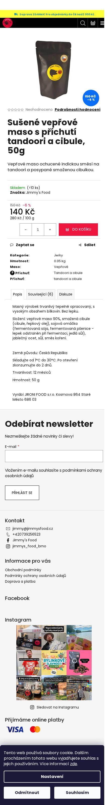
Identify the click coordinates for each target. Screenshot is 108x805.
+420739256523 (26, 534)
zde (73, 764)
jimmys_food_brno (29, 546)
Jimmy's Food (38, 192)
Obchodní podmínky (23, 569)
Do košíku (81, 229)
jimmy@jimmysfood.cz (33, 528)
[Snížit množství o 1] (26, 230)
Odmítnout (27, 792)
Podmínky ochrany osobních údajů (35, 575)
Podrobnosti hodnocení (77, 109)
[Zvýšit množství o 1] (50, 230)
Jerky (58, 255)
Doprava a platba (20, 581)
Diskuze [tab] (65, 294)
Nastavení (52, 776)
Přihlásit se (22, 492)
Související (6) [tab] (40, 294)
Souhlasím (77, 792)
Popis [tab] (17, 294)
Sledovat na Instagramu (58, 707)
